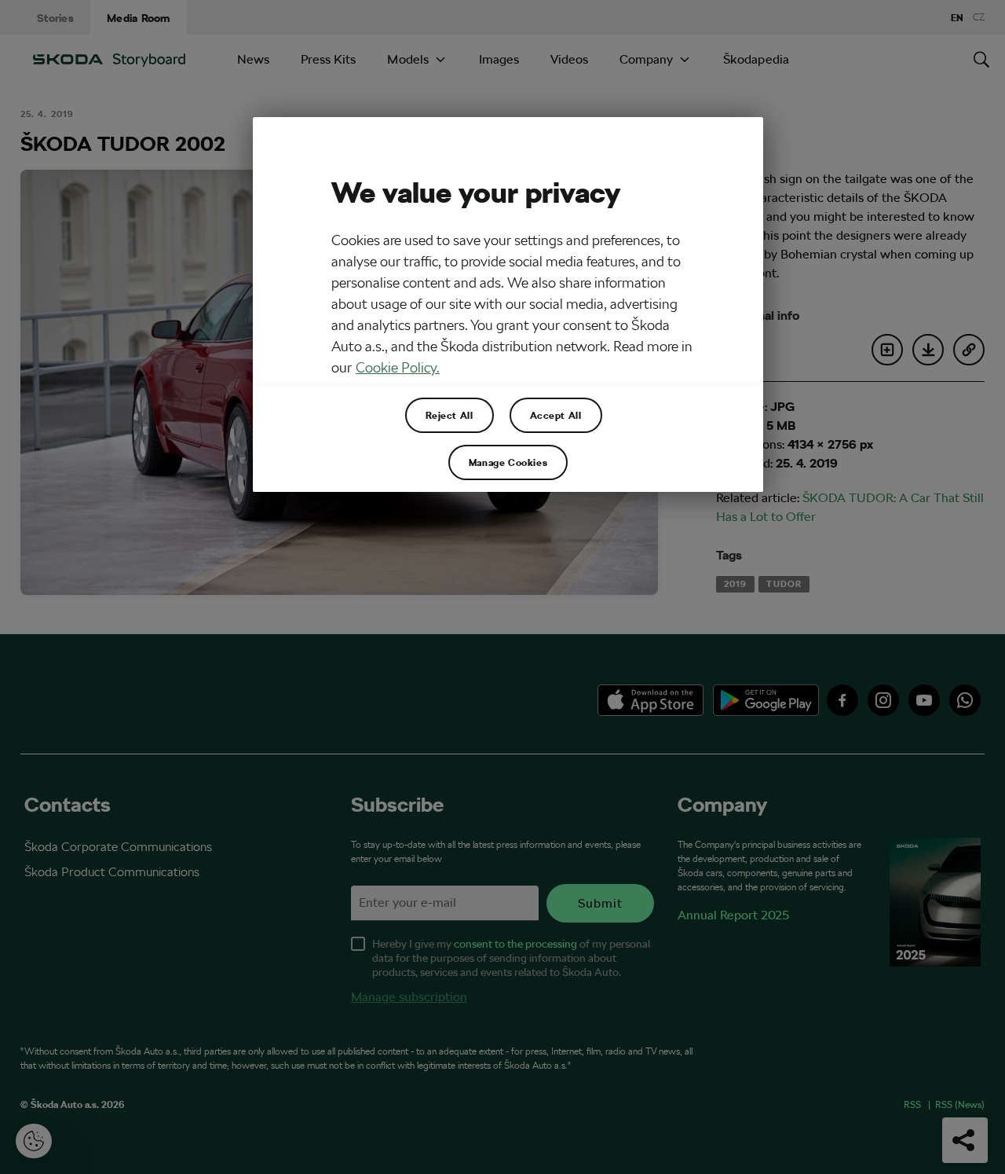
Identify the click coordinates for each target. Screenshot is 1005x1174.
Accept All (556, 415)
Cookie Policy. (398, 367)
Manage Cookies (508, 462)
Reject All (449, 415)
